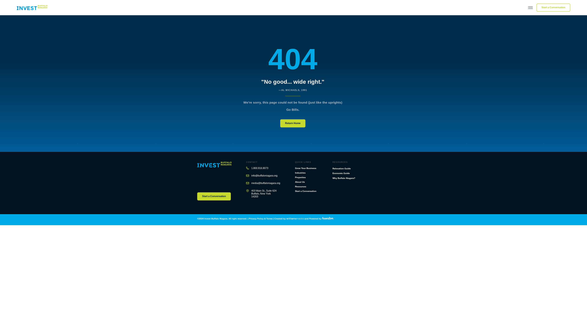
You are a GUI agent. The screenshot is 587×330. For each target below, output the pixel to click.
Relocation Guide (341, 168)
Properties (300, 177)
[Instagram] (210, 176)
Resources (300, 186)
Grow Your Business (305, 168)
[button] (523, 7)
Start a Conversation (305, 191)
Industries (300, 173)
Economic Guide (341, 173)
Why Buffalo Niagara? (343, 178)
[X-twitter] (204, 176)
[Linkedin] (216, 176)
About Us (300, 182)
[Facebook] (198, 176)
